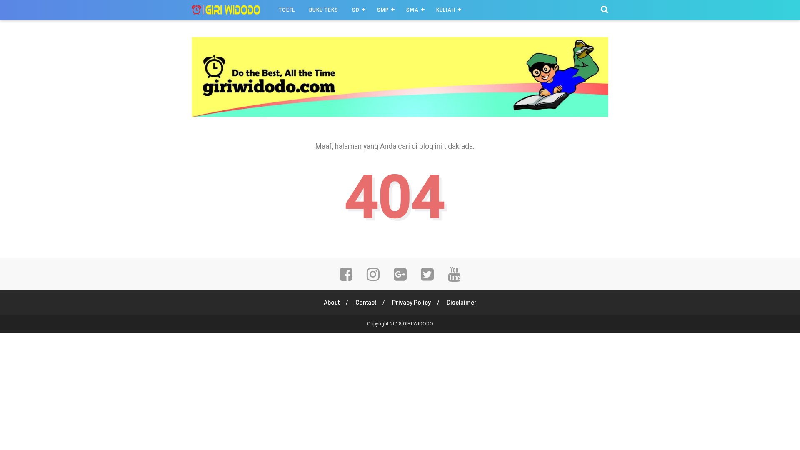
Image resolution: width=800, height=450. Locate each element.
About (332, 302)
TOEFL (287, 10)
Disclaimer (462, 302)
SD (356, 10)
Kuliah (445, 10)
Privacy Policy (411, 302)
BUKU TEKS (323, 10)
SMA (412, 10)
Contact (365, 302)
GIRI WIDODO (418, 324)
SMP (383, 10)
